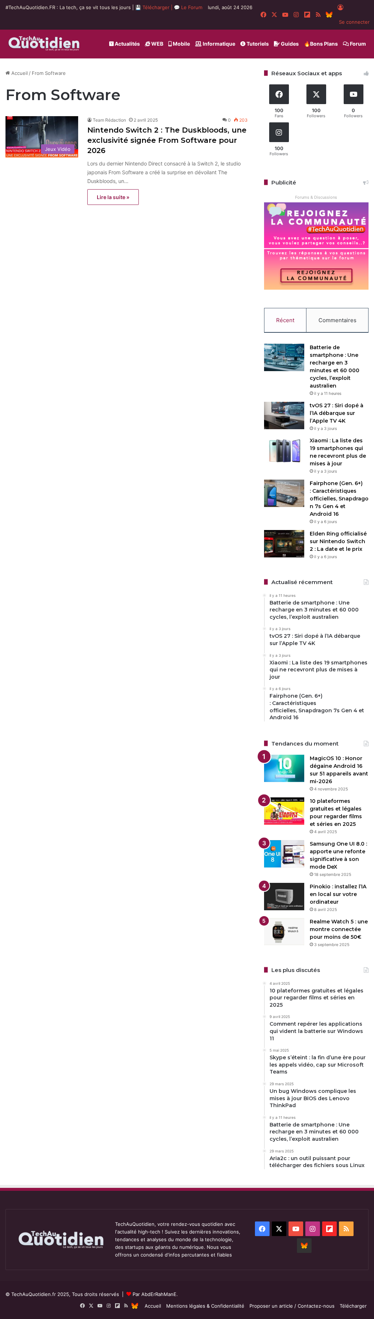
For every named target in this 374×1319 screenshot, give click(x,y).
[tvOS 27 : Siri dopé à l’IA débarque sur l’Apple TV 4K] (284, 415)
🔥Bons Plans (321, 44)
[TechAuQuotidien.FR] (44, 44)
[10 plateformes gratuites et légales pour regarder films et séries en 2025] (284, 811)
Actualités (127, 44)
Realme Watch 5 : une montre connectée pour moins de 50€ (339, 929)
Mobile (181, 44)
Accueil (19, 73)
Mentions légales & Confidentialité (205, 1306)
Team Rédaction (109, 120)
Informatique (218, 44)
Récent (285, 320)
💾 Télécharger (153, 7)
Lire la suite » (113, 197)
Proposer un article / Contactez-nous (292, 1306)
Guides (289, 44)
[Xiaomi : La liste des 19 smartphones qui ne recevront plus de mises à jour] (284, 450)
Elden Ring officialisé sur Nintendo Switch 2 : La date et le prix (338, 541)
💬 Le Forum (188, 7)
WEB (156, 44)
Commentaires (337, 320)
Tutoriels (257, 44)
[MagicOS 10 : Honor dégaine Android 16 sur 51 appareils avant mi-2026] (284, 768)
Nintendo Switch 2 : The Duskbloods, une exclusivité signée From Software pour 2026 (167, 140)
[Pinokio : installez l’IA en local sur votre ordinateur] (284, 896)
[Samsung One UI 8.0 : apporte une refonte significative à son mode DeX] (284, 854)
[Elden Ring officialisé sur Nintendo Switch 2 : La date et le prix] (284, 543)
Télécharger (353, 1306)
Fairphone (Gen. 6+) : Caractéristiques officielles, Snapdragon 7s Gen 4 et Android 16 (339, 498)
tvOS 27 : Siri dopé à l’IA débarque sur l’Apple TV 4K (336, 413)
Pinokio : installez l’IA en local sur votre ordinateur (338, 894)
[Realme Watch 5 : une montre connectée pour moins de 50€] (284, 931)
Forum (357, 44)
